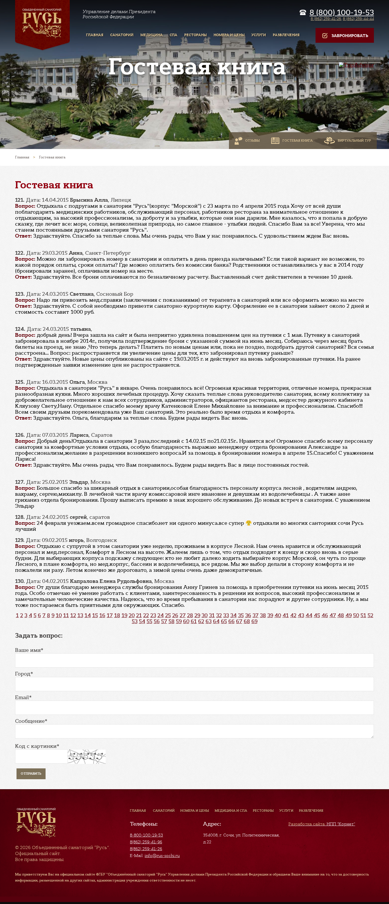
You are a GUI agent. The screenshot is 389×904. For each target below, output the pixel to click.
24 (160, 615)
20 (132, 615)
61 (194, 621)
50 (356, 615)
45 (317, 615)
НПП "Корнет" (321, 824)
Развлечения (311, 811)
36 (248, 615)
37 (256, 615)
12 (73, 615)
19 (124, 615)
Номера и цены (194, 811)
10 (59, 615)
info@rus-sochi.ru (162, 855)
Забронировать (349, 35)
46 (325, 615)
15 (95, 615)
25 (168, 615)
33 (226, 615)
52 (370, 615)
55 (149, 621)
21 (139, 615)
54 (142, 621)
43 (301, 615)
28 (190, 615)
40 (278, 615)
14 (88, 615)
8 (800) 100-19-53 (342, 12)
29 (197, 615)
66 (231, 621)
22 (146, 615)
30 (205, 615)
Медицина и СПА (231, 811)
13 (80, 615)
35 (241, 615)
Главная (138, 811)
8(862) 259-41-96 (146, 841)
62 (201, 621)
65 (224, 621)
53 (135, 621)
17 (110, 615)
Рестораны (263, 811)
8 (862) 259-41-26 (326, 18)
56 (157, 621)
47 (332, 615)
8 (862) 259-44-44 (358, 18)
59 (179, 621)
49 (348, 615)
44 (309, 615)
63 (209, 621)
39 (270, 615)
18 (117, 615)
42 (293, 615)
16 (102, 615)
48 (340, 615)
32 (219, 615)
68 (247, 621)
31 (212, 615)
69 (254, 621)
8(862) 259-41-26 (146, 848)
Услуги (286, 811)
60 (186, 621)
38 (263, 615)
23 (153, 615)
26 (175, 615)
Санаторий (164, 811)
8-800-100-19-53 (146, 835)
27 (183, 615)
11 (66, 615)
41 (285, 615)
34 (233, 615)
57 (164, 621)
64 (216, 621)
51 (363, 615)
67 (239, 621)
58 (172, 621)
